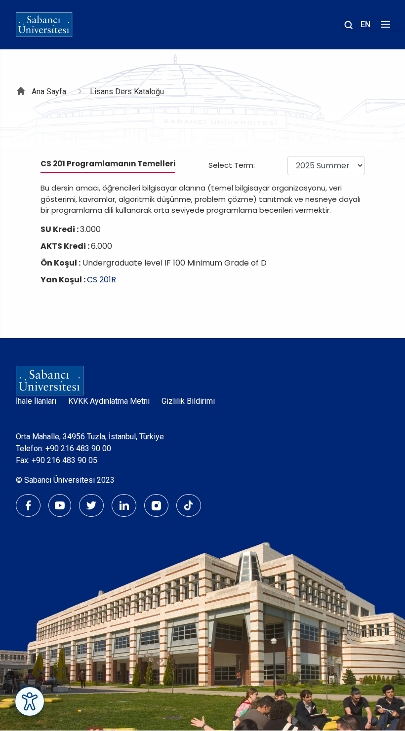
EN (365, 24)
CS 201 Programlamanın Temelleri (107, 163)
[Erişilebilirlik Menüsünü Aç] (29, 701)
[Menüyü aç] (384, 27)
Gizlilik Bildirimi (188, 401)
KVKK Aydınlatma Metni (109, 401)
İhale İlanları (36, 401)
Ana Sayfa (49, 91)
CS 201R (101, 279)
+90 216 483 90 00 (78, 448)
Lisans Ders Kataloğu (127, 91)
